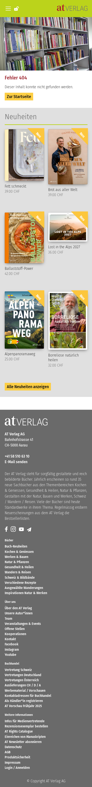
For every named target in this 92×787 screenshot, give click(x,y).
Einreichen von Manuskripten (25, 737)
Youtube (10, 655)
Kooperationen (15, 634)
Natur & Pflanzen (17, 562)
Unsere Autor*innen (19, 613)
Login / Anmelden (17, 768)
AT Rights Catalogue (19, 731)
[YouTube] (22, 529)
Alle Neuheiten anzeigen (28, 386)
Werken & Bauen (16, 557)
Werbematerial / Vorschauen (25, 691)
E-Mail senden (16, 462)
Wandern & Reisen (18, 572)
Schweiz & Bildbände (20, 578)
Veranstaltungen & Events (23, 624)
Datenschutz (13, 747)
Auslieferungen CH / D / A (23, 685)
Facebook (11, 644)
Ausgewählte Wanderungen (24, 588)
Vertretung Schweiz (18, 670)
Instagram (12, 650)
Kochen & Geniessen (19, 552)
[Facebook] (7, 529)
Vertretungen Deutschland (23, 675)
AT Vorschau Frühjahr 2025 (23, 706)
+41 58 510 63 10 (17, 456)
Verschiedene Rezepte (20, 583)
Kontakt (10, 639)
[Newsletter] (29, 529)
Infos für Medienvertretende (25, 721)
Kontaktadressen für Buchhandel (28, 696)
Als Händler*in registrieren (24, 701)
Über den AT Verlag (18, 608)
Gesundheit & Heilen (19, 567)
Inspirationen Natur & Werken (26, 593)
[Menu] (7, 8)
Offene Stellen (15, 629)
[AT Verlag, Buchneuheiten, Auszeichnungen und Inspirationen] (72, 8)
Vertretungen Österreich (22, 680)
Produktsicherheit (17, 757)
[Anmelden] (16, 8)
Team (8, 619)
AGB (7, 752)
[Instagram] (14, 529)
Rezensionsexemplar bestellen (26, 726)
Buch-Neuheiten (16, 546)
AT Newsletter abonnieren (23, 742)
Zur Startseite (19, 96)
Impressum (12, 763)
